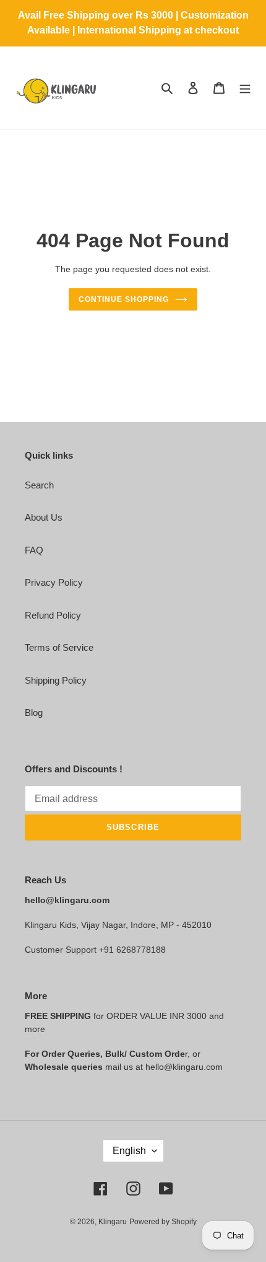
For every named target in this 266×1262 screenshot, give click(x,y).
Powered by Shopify (163, 1221)
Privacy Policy (54, 582)
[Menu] (245, 87)
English (129, 1150)
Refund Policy (53, 615)
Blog (34, 712)
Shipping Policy (56, 680)
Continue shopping (124, 299)
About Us (43, 517)
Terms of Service (59, 647)
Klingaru (112, 1221)
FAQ (34, 550)
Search (39, 485)
